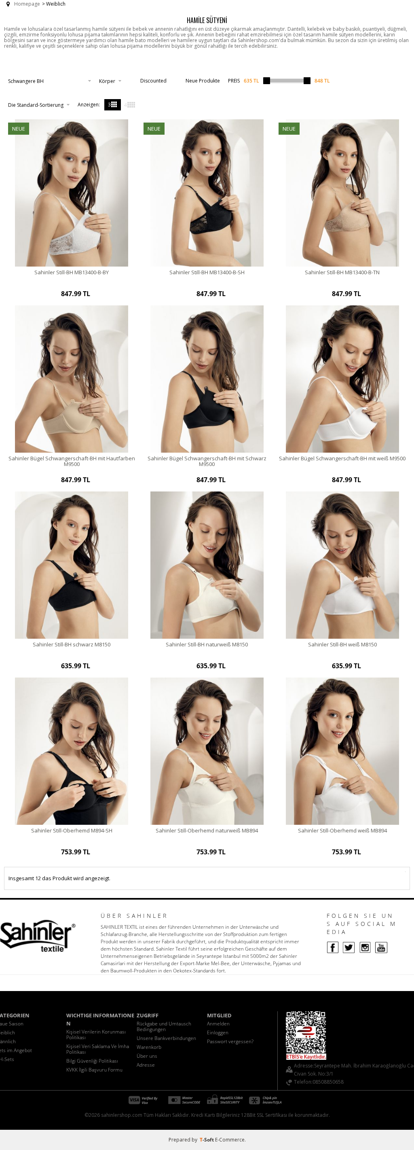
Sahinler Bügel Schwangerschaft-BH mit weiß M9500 (342, 458)
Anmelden (218, 1023)
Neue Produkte (203, 80)
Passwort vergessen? (230, 1041)
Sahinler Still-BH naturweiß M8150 (207, 644)
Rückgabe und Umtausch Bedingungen (164, 1026)
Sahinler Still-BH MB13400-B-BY (71, 272)
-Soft (207, 1139)
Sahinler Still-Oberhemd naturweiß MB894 (207, 830)
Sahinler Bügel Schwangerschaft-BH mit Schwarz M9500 (207, 461)
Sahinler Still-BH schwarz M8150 (71, 644)
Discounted (153, 80)
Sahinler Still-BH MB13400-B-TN (342, 272)
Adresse (146, 1064)
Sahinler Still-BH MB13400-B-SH (207, 272)
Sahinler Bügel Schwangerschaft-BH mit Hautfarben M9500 (71, 461)
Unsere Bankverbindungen (166, 1038)
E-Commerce (230, 1139)
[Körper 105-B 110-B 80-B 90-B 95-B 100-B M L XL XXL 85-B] (110, 81)
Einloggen (217, 1032)
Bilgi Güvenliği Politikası (92, 1060)
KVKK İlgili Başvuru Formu (94, 1069)
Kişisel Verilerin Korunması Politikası (96, 1034)
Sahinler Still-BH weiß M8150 (342, 644)
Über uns (147, 1056)
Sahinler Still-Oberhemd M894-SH (71, 830)
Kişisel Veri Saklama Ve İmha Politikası (97, 1049)
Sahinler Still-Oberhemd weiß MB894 (342, 830)
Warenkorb (149, 1047)
